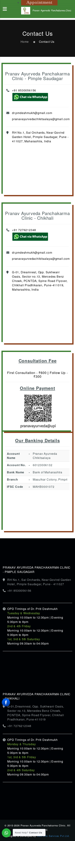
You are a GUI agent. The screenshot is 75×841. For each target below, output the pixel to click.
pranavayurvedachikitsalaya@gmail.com (41, 119)
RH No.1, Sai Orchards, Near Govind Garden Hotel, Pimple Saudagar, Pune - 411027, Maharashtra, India (40, 136)
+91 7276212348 (24, 230)
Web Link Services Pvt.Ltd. (53, 836)
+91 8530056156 (24, 90)
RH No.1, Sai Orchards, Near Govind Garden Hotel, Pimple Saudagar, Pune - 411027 (39, 582)
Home (25, 41)
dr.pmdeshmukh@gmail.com (32, 113)
